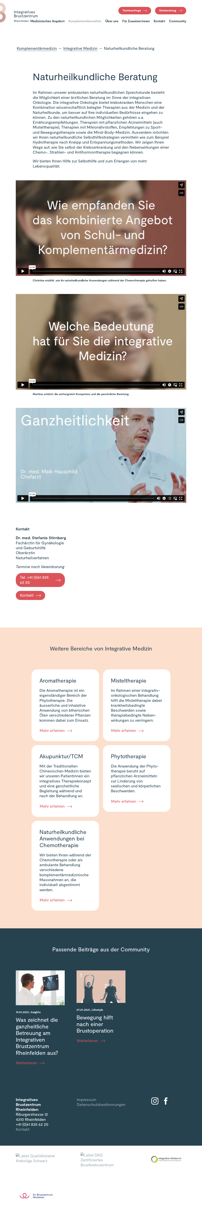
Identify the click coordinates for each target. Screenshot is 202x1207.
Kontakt (159, 21)
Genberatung (167, 10)
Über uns (111, 21)
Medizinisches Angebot (47, 21)
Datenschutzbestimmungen (101, 1104)
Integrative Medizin (80, 48)
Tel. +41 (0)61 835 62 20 (34, 579)
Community (177, 21)
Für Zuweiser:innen (136, 21)
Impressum (86, 1099)
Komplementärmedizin (84, 21)
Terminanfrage (132, 10)
